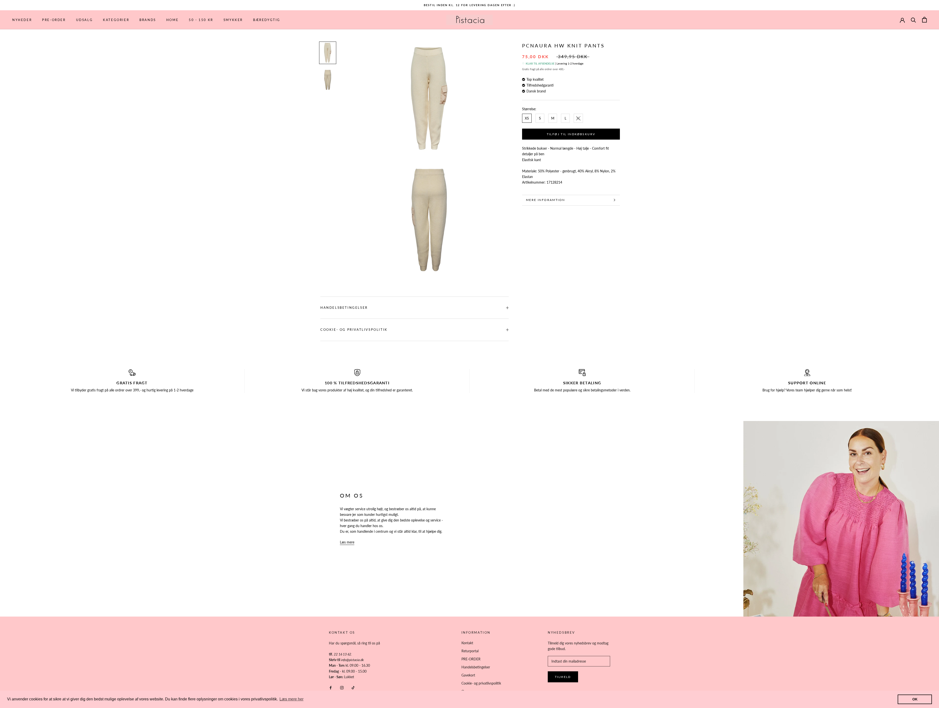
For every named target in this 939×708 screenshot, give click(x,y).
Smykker (233, 20)
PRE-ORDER (54, 20)
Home (172, 20)
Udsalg (84, 20)
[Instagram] (342, 687)
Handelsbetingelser (344, 308)
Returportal (470, 651)
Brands (147, 20)
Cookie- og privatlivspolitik (354, 330)
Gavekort (468, 675)
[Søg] (913, 19)
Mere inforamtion (545, 200)
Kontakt (467, 643)
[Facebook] (330, 687)
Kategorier (116, 20)
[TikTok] (353, 687)
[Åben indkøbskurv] (924, 19)
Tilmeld (563, 677)
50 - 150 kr (201, 20)
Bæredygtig (266, 20)
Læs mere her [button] (291, 699)
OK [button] (914, 699)
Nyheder (22, 20)
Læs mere (347, 542)
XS (527, 118)
